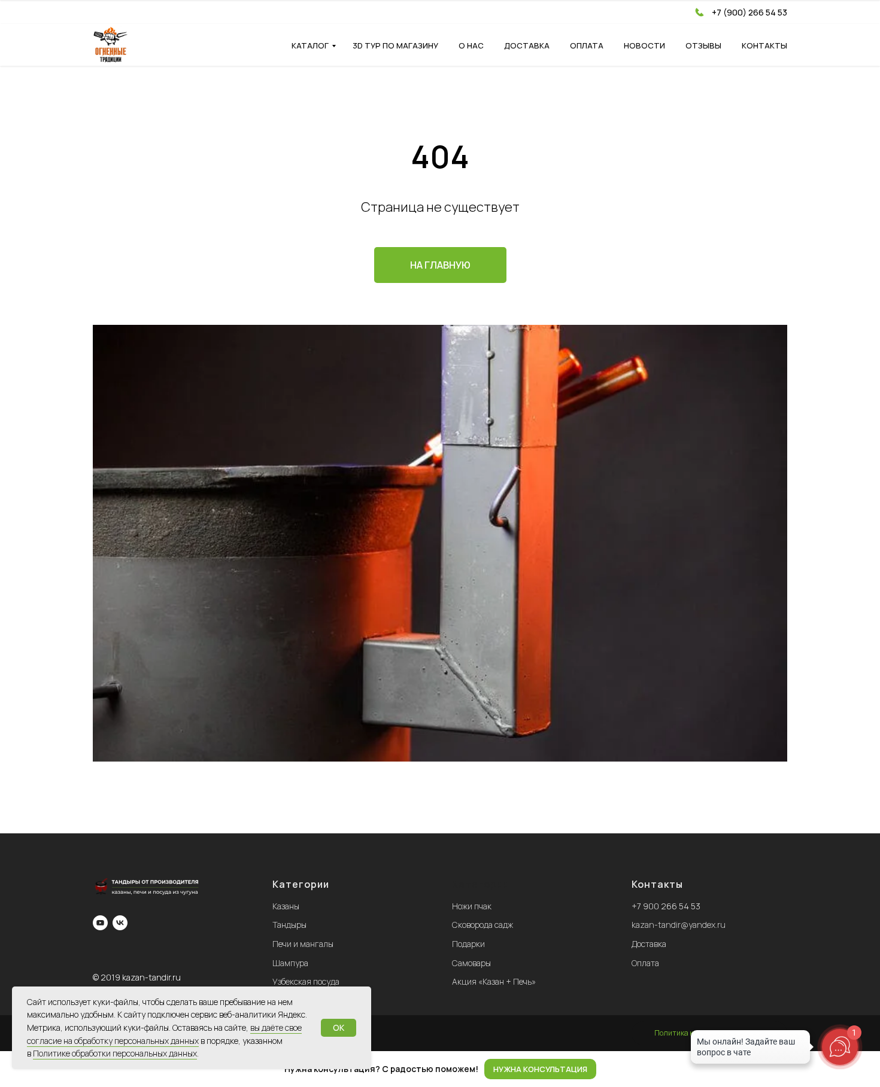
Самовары (471, 963)
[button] (540, 1069)
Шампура (290, 963)
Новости (644, 45)
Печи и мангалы (302, 943)
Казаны (285, 906)
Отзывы (703, 45)
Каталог (310, 45)
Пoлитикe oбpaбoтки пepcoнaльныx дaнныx (115, 1053)
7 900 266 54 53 (668, 906)
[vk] (120, 922)
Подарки (468, 943)
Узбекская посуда (305, 981)
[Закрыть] (861, 1069)
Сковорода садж (482, 924)
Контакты (764, 45)
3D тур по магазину (395, 45)
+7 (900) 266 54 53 (749, 12)
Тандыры (289, 924)
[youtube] (100, 922)
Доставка (527, 45)
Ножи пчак (471, 906)
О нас (471, 45)
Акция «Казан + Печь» (494, 981)
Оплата (586, 45)
